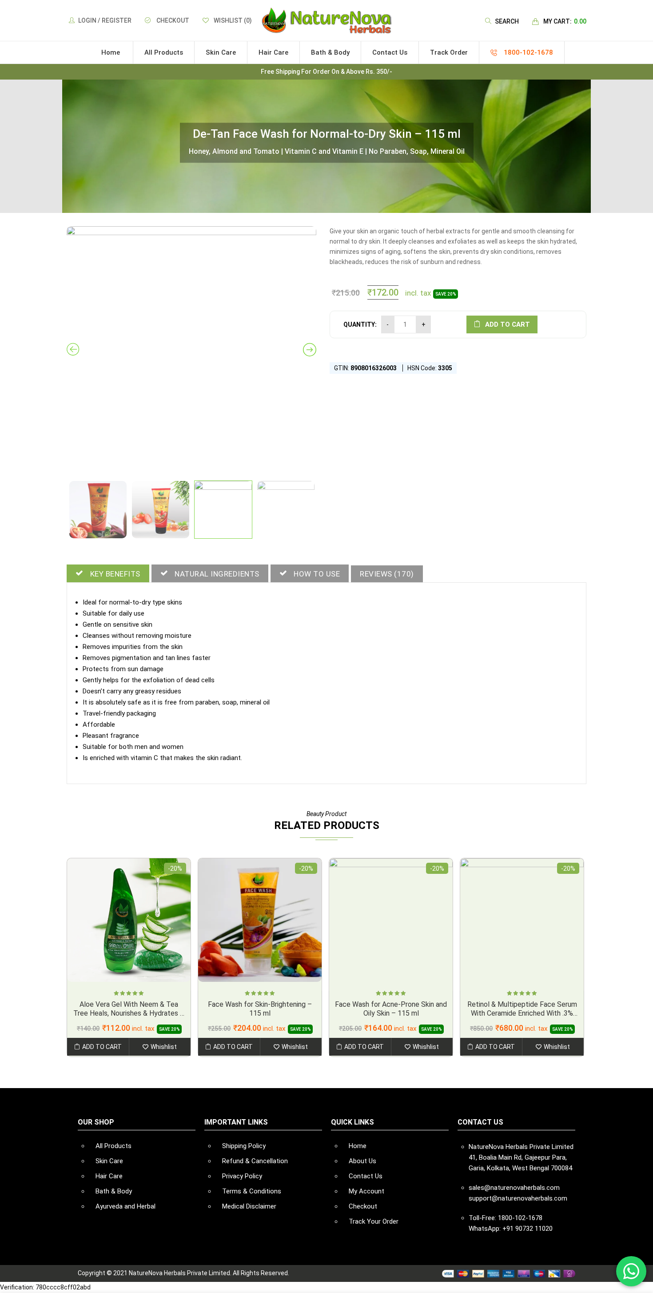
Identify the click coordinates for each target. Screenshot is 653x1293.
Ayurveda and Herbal (125, 1206)
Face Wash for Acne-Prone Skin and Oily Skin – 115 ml (391, 1008)
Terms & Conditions (251, 1191)
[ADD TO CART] (98, 1047)
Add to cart (507, 324)
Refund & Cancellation (255, 1161)
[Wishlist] (160, 1047)
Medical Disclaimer (249, 1206)
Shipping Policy (244, 1146)
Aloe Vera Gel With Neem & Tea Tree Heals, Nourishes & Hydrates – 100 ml (128, 1013)
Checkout (172, 20)
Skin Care (109, 1161)
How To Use (317, 573)
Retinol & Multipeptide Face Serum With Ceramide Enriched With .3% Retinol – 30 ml (522, 1013)
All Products (113, 1146)
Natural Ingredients (217, 573)
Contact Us (365, 1176)
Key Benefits (115, 573)
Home (357, 1146)
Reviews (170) (387, 574)
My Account (366, 1191)
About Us (362, 1161)
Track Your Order (373, 1221)
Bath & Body (114, 1191)
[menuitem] (110, 52)
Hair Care (109, 1176)
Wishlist (233, 20)
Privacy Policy (242, 1176)
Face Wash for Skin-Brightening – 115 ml (260, 1008)
